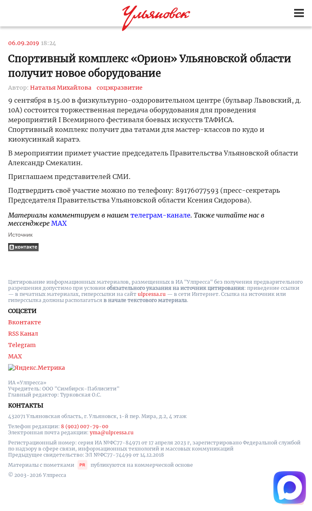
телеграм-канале (160, 215)
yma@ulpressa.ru (112, 432)
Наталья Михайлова (60, 87)
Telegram (22, 345)
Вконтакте (24, 322)
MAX (59, 223)
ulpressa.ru (152, 294)
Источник (20, 234)
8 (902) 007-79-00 (84, 426)
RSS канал (23, 333)
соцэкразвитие (120, 87)
